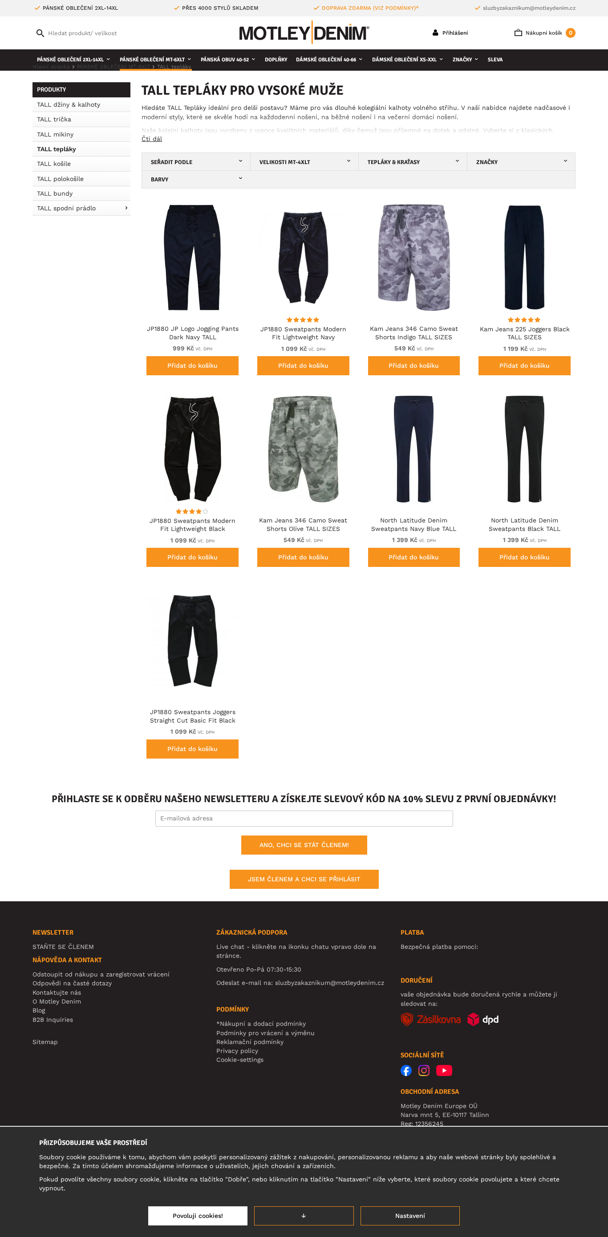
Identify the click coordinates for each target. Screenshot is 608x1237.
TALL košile (54, 163)
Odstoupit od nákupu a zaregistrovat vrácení (101, 974)
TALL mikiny (55, 134)
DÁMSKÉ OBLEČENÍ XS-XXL (404, 59)
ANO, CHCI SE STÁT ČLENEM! (304, 844)
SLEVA (495, 59)
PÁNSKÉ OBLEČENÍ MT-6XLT (152, 59)
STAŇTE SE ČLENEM (63, 946)
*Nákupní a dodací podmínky (261, 1023)
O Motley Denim (56, 1001)
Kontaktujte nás (56, 992)
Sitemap (45, 1041)
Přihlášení (454, 33)
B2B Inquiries (52, 1019)
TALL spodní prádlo (66, 208)
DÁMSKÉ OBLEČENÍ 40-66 (326, 59)
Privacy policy (237, 1050)
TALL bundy (55, 193)
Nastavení (410, 1215)
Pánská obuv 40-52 (225, 59)
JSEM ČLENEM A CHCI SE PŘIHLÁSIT (304, 879)
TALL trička (54, 119)
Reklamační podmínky (250, 1041)
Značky (462, 59)
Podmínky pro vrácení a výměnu (265, 1032)
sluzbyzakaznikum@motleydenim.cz (529, 8)
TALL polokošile (60, 178)
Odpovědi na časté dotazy (72, 983)
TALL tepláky (56, 149)
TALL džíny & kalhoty (68, 104)
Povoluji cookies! (198, 1215)
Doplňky (276, 59)
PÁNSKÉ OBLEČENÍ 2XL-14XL (70, 59)
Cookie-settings (239, 1059)
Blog (38, 1010)
